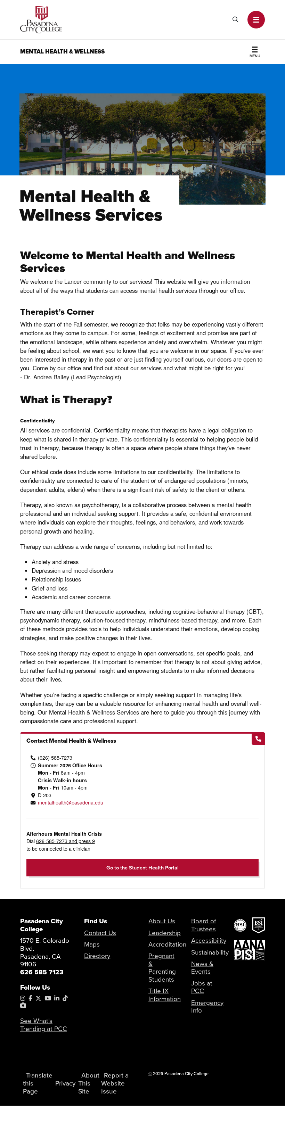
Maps (92, 944)
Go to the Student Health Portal (142, 868)
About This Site (88, 1083)
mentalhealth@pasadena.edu (70, 802)
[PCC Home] (41, 19)
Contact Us (100, 933)
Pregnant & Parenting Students (162, 967)
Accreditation (167, 944)
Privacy (65, 1083)
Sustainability (210, 952)
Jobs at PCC (201, 987)
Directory (97, 956)
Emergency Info (207, 1007)
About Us (161, 921)
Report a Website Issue (115, 1083)
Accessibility (208, 941)
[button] (256, 19)
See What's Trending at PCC (43, 1025)
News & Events (202, 968)
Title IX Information (164, 995)
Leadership (164, 933)
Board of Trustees (203, 925)
